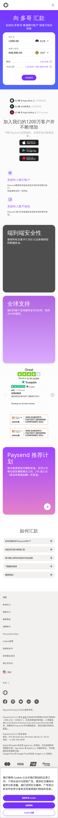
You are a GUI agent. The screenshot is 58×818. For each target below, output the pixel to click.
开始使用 (29, 77)
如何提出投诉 (9, 655)
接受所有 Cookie (29, 797)
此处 (25, 717)
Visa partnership (10, 633)
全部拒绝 (29, 805)
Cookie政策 (8, 641)
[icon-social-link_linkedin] (28, 701)
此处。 (6, 728)
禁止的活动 (8, 663)
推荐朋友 (7, 619)
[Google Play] (29, 150)
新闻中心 (7, 604)
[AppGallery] (29, 158)
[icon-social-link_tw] (36, 701)
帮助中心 (7, 611)
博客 (5, 597)
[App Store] (29, 142)
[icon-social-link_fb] (5, 701)
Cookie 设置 (29, 812)
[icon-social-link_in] (13, 701)
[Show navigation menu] (53, 5)
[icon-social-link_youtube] (21, 701)
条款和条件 (8, 648)
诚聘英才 (7, 626)
